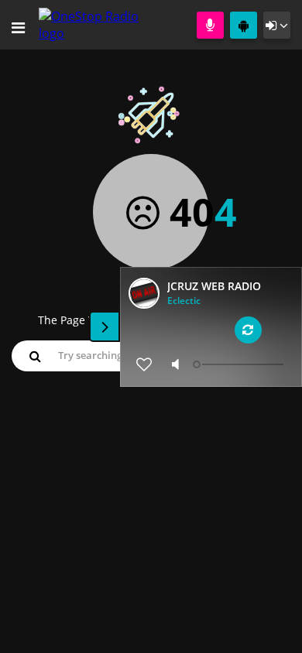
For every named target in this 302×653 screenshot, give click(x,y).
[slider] (240, 364)
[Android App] (243, 25)
